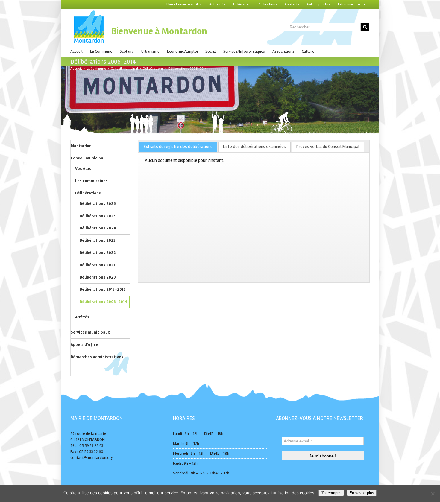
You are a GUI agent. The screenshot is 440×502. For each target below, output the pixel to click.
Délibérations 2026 (98, 203)
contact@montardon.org (91, 457)
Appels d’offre (84, 344)
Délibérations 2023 (98, 240)
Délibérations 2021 (97, 264)
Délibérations (88, 193)
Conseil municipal (87, 158)
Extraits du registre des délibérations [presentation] (178, 146)
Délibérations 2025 (98, 215)
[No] (433, 494)
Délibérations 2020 (98, 277)
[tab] (178, 147)
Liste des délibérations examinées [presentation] (254, 146)
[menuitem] (184, 4)
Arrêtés (82, 317)
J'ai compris (331, 493)
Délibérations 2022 (98, 252)
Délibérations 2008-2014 (103, 301)
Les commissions (91, 180)
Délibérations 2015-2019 (102, 289)
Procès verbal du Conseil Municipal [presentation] (327, 146)
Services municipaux (90, 332)
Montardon (81, 145)
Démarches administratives (97, 356)
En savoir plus (361, 493)
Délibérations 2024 (98, 228)
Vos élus (83, 168)
